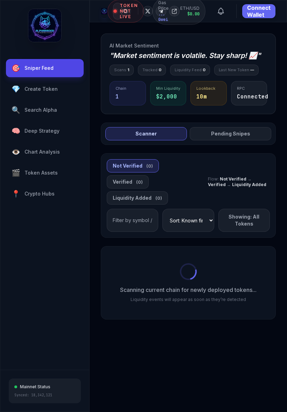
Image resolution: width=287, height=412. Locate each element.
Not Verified (133, 166)
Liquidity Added (137, 198)
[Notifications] (221, 11)
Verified (128, 182)
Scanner (146, 134)
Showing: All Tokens (244, 220)
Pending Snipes (230, 134)
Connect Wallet (259, 11)
